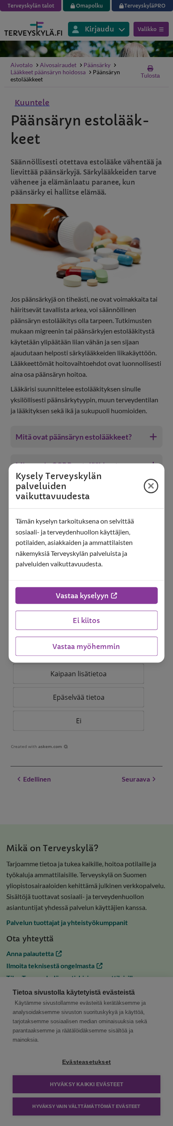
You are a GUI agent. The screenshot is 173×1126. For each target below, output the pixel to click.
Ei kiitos (86, 620)
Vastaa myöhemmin (86, 646)
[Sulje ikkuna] (150, 486)
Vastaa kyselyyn (82, 595)
